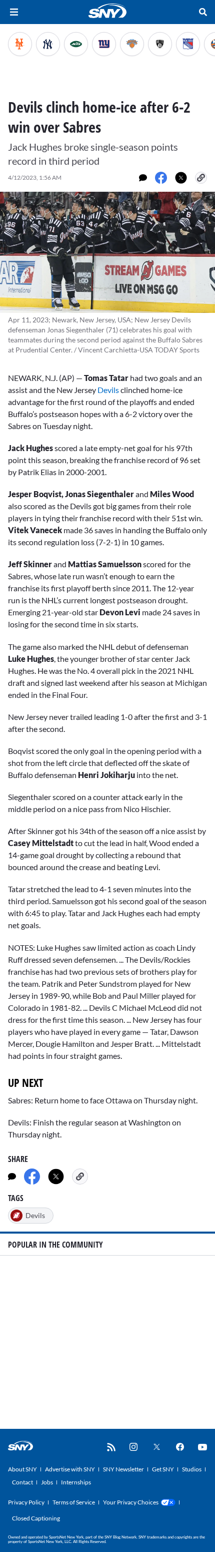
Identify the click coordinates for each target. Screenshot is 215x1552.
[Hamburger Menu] (14, 12)
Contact (22, 1482)
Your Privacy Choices (130, 1502)
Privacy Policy (26, 1502)
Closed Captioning (36, 1518)
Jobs (47, 1482)
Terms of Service (73, 1502)
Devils (109, 390)
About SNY (22, 1469)
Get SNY (163, 1469)
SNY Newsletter (123, 1469)
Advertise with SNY (70, 1469)
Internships (76, 1482)
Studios (192, 1469)
